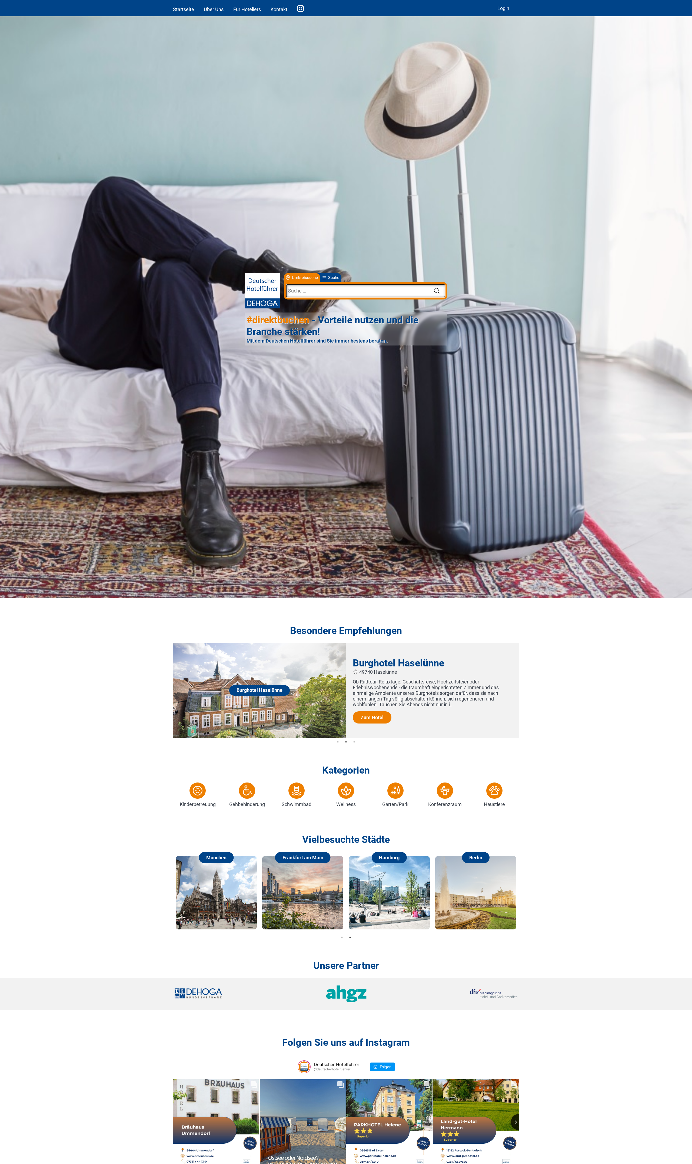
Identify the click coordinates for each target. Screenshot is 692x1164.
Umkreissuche (305, 277)
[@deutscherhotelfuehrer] (304, 1066)
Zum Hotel (372, 717)
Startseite (183, 9)
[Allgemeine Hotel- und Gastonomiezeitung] (346, 994)
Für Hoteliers (247, 9)
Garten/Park (395, 804)
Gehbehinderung (247, 804)
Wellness (346, 804)
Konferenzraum (445, 804)
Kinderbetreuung (198, 804)
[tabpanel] (346, 690)
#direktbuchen (278, 320)
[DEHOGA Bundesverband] (232, 993)
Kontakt (279, 9)
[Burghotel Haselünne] (259, 736)
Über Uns (214, 9)
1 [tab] (338, 742)
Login (503, 8)
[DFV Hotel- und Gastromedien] (460, 994)
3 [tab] (354, 742)
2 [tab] (346, 742)
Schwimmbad (296, 804)
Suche (333, 277)
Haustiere (494, 804)
